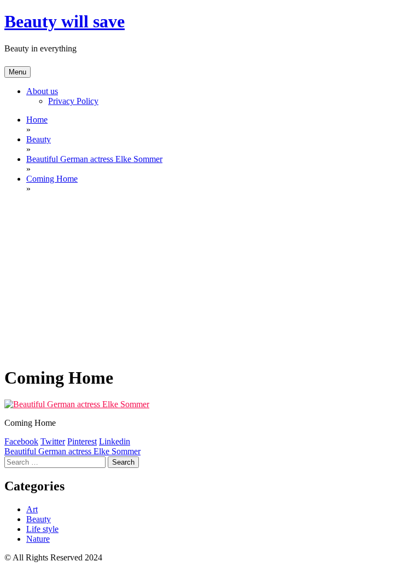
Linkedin (114, 441)
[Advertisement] (210, 279)
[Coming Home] (76, 404)
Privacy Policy (73, 101)
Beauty (38, 519)
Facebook (21, 441)
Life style (42, 529)
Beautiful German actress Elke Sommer (72, 451)
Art (32, 509)
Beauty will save (64, 21)
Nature (38, 538)
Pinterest (82, 441)
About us (42, 91)
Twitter (52, 441)
